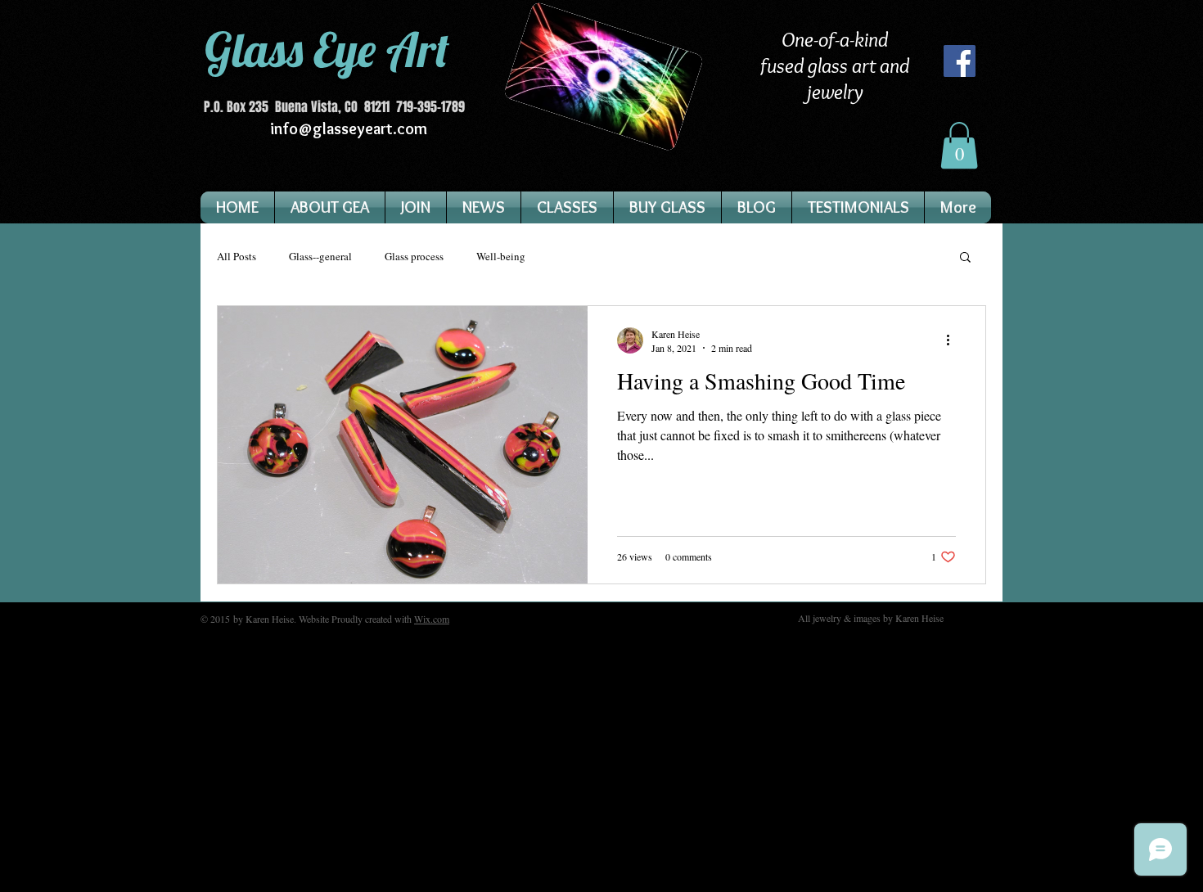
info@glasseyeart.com (348, 128)
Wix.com (431, 618)
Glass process (414, 257)
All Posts (236, 257)
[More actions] (953, 340)
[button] (959, 145)
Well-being (500, 257)
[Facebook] (959, 61)
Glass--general (320, 257)
